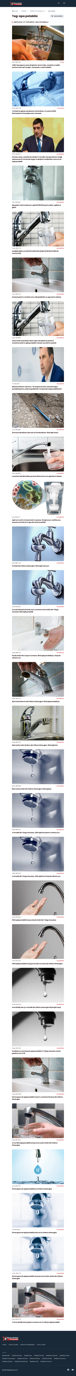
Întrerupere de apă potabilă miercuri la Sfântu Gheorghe (34, 1233)
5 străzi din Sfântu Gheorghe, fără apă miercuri (30, 566)
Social (62, 62)
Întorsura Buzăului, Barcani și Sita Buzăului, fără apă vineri (35, 433)
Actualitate (60, 154)
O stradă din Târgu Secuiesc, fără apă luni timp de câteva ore (36, 876)
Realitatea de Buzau (35, 1358)
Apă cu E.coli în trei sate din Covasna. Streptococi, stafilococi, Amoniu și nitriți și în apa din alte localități (36, 521)
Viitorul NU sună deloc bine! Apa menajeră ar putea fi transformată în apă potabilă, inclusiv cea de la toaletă (34, 342)
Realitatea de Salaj (39, 1355)
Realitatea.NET (6, 1355)
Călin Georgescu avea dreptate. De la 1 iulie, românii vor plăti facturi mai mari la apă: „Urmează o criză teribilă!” (36, 66)
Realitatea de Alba (47, 1358)
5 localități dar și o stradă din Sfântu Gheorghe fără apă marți (36, 1007)
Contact (4, 1344)
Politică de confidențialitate (27, 1344)
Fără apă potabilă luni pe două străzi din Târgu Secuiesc (34, 920)
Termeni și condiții (13, 1344)
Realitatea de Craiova (46, 1361)
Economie (61, 108)
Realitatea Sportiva (17, 1355)
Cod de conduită (41, 1344)
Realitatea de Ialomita (51, 1355)
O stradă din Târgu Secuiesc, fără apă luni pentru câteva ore (36, 833)
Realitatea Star (28, 1355)
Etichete (24, 11)
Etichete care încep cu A (37, 11)
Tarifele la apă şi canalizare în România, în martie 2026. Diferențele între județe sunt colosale (34, 112)
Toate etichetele (58, 16)
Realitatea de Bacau (7, 1361)
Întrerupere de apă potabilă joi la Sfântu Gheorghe (32, 1189)
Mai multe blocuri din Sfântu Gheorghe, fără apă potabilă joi (36, 701)
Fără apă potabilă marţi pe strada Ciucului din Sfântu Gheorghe (37, 964)
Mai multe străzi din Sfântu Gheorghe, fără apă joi (31, 789)
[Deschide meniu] (64, 3)
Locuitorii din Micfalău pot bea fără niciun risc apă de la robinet (37, 476)
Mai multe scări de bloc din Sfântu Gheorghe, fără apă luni (35, 745)
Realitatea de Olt (34, 1361)
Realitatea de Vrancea (60, 1358)
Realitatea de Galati (22, 1358)
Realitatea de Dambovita (21, 1361)
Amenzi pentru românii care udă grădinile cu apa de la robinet (36, 297)
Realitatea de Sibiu (64, 1355)
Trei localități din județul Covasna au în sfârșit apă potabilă (36, 1322)
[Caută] (59, 3)
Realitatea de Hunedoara (8, 1358)
